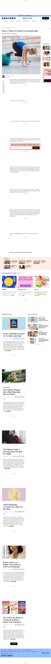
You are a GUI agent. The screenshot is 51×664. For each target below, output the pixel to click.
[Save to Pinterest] (3, 85)
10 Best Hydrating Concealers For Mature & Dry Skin (13, 507)
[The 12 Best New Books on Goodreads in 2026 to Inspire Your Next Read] (14, 607)
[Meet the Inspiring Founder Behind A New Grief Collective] (46, 64)
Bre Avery (5, 338)
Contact (22, 650)
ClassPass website (18, 233)
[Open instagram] (7, 18)
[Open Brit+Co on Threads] (8, 655)
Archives (28, 651)
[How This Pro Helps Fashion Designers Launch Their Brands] (46, 59)
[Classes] (41, 282)
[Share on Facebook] (3, 83)
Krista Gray (6, 456)
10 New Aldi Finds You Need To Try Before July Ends (13, 335)
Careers (19, 650)
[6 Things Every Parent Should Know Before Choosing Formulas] (46, 48)
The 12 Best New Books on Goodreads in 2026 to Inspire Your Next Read (13, 620)
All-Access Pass (37, 292)
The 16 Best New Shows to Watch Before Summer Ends (29, 266)
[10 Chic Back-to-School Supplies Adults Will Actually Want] (36, 262)
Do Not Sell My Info (28, 650)
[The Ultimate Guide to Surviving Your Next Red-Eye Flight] (14, 437)
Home (3, 27)
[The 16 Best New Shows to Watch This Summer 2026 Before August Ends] (22, 267)
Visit (13, 295)
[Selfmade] (9, 282)
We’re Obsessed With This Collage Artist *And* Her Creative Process (43, 333)
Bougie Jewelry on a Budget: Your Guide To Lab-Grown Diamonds (12, 564)
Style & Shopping (41, 338)
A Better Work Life (42, 317)
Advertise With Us (10, 650)
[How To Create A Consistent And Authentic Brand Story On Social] (33, 320)
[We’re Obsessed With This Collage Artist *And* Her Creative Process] (33, 334)
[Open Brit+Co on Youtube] (7, 655)
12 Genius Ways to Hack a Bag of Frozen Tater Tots (14, 261)
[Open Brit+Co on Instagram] (5, 655)
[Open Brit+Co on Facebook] (1, 655)
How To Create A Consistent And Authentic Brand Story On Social (43, 319)
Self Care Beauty (7, 27)
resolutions (24, 79)
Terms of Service (17, 651)
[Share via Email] (3, 88)
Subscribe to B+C (22, 289)
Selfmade (4, 289)
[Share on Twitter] (3, 87)
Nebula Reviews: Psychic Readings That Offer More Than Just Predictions (43, 326)
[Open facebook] (3, 18)
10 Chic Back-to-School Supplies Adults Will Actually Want (44, 261)
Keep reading (8, 350)
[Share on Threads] (3, 90)
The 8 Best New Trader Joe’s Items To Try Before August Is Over (29, 261)
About (2, 650)
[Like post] (3, 92)
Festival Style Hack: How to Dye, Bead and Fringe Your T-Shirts (43, 340)
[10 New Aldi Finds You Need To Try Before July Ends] (14, 323)
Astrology (40, 324)
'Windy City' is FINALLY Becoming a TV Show (14, 266)
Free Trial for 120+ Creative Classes (24, 15)
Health (12, 27)
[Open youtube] (9, 18)
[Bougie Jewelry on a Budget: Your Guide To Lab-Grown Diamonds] (46, 53)
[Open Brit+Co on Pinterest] (3, 655)
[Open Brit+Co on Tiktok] (10, 655)
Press (5, 650)
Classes (36, 289)
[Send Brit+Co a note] (15, 18)
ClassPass (21, 138)
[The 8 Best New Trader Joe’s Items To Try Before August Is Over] (22, 262)
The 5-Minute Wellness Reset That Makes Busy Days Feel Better (12, 392)
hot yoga (37, 189)
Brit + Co (5, 569)
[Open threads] (11, 18)
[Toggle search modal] (40, 18)
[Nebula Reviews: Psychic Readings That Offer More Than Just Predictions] (33, 327)
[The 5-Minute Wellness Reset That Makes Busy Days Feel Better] (14, 376)
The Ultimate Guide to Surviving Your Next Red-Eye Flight (13, 451)
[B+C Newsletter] (25, 282)
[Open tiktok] (13, 18)
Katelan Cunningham (10, 75)
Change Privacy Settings (35, 651)
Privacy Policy (24, 651)
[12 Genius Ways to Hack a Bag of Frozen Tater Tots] (7, 262)
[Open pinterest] (5, 18)
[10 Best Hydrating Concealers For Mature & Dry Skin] (14, 494)
